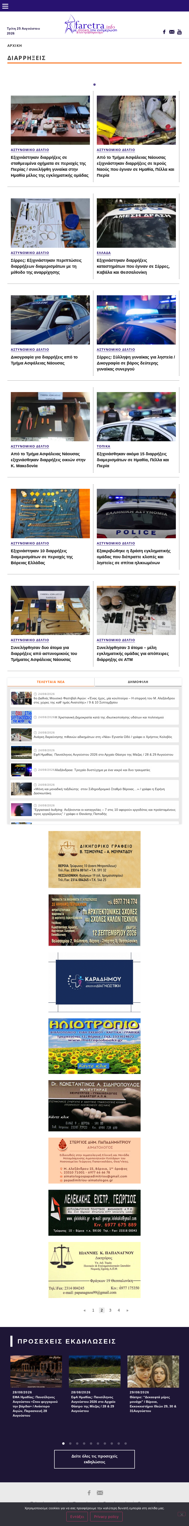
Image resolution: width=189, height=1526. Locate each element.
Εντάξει (77, 1516)
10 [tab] (125, 1443)
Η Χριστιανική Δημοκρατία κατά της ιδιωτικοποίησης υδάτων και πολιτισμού (109, 717)
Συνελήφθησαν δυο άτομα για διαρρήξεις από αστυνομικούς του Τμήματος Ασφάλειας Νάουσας (44, 653)
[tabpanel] (36, 1388)
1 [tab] (94, 85)
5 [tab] (91, 1443)
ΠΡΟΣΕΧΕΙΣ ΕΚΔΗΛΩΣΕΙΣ (67, 1341)
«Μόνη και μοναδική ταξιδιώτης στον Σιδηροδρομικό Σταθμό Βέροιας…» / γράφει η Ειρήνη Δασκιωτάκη (99, 791)
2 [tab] (70, 1443)
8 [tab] (111, 1443)
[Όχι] (182, 1514)
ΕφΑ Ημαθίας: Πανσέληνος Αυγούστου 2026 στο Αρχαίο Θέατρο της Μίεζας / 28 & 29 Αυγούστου (103, 754)
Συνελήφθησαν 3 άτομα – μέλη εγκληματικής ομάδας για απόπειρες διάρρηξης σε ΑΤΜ (133, 653)
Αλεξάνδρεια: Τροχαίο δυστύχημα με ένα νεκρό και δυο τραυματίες (102, 770)
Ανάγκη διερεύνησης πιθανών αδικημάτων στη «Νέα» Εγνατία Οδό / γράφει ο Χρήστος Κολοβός (103, 737)
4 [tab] (84, 1443)
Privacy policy (106, 1516)
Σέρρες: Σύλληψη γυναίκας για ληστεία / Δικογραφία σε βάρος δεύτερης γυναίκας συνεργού (136, 363)
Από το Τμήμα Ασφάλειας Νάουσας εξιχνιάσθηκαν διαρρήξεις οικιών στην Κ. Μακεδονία (48, 460)
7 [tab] (105, 1443)
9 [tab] (118, 1443)
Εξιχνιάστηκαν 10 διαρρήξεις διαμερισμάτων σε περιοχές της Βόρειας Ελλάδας (42, 557)
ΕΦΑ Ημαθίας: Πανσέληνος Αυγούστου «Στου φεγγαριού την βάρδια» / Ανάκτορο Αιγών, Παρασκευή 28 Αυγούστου (35, 1406)
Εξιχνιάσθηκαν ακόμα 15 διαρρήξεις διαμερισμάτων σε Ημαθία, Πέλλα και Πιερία (133, 460)
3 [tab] (77, 1443)
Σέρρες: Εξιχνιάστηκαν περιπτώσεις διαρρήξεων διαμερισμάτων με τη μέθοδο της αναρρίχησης (46, 266)
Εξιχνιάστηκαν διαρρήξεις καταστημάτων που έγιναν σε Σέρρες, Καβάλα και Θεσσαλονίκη (133, 266)
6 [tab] (98, 1443)
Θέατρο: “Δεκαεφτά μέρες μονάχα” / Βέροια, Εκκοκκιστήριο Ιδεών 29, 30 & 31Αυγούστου (153, 1404)
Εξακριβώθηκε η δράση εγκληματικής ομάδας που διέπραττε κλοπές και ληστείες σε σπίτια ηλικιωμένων (134, 557)
